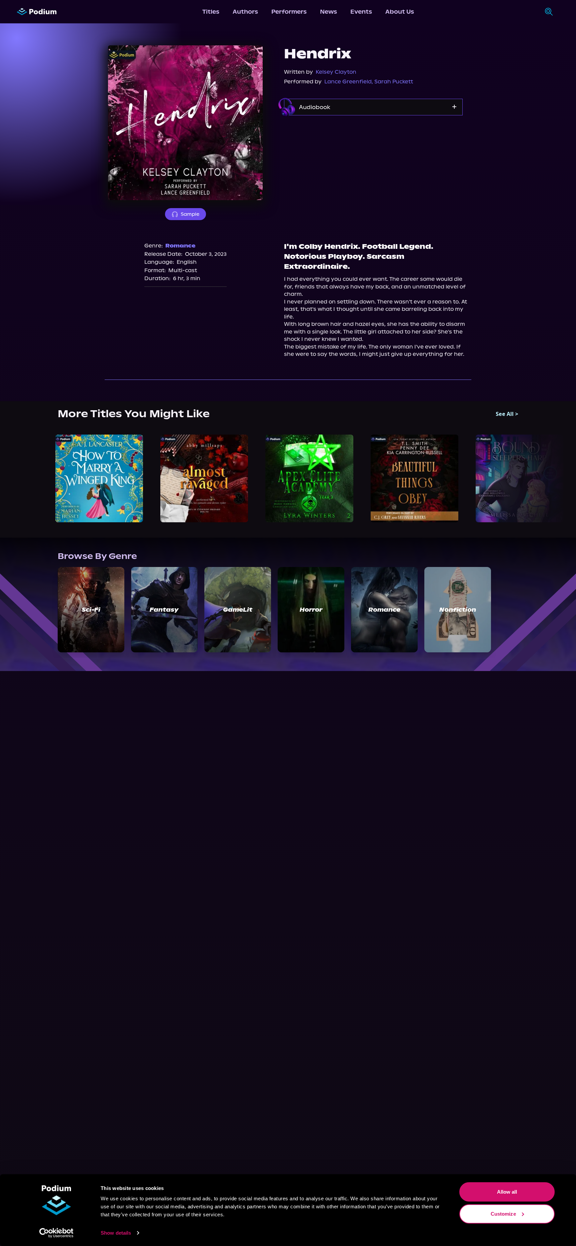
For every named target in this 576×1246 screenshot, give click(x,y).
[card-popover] (99, 478)
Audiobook (314, 107)
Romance (180, 245)
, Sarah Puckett (392, 81)
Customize (503, 1213)
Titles (210, 11)
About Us (399, 11)
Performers (289, 11)
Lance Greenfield (348, 81)
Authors (245, 11)
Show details (116, 1233)
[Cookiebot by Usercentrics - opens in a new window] (56, 1233)
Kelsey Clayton (336, 72)
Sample (190, 214)
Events (361, 11)
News (328, 11)
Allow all (507, 1192)
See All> (507, 414)
